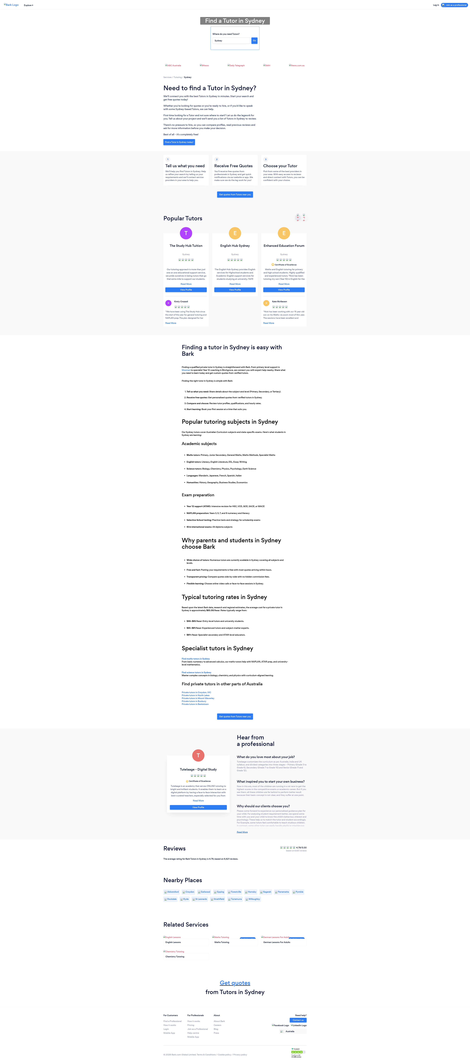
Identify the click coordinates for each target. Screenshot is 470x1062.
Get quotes (235, 983)
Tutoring (178, 77)
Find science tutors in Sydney (196, 672)
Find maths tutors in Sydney (196, 658)
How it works (169, 1025)
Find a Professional (172, 1021)
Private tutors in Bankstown (195, 704)
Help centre (193, 1033)
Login (166, 1029)
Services (167, 77)
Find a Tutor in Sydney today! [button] (179, 142)
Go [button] (254, 40)
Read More (242, 832)
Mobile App (169, 1033)
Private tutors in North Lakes (196, 695)
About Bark (219, 1021)
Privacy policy (240, 1054)
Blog (216, 1029)
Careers (217, 1025)
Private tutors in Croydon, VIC (196, 692)
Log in (436, 5)
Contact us (298, 1020)
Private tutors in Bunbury (194, 701)
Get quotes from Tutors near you (235, 716)
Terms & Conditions (206, 1054)
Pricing (190, 1025)
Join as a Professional (197, 1029)
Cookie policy (224, 1054)
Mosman (186, 370)
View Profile (186, 289)
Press (216, 1033)
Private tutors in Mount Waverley (198, 698)
